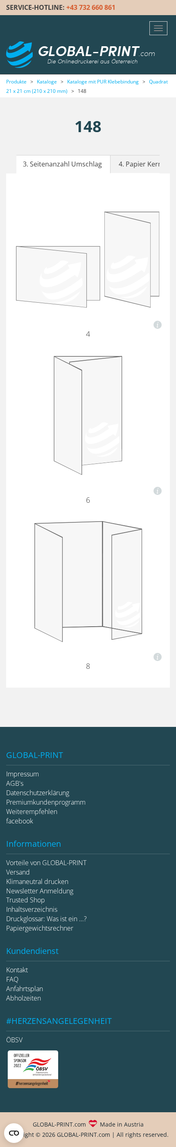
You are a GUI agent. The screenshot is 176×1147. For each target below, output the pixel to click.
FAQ (12, 979)
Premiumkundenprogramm (46, 802)
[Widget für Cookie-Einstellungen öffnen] (14, 1133)
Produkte (16, 81)
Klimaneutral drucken (37, 881)
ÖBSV (14, 1039)
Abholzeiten (23, 998)
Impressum (22, 773)
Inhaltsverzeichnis (31, 909)
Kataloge (47, 81)
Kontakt (17, 969)
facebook (19, 820)
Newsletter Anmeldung (39, 890)
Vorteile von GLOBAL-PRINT (46, 862)
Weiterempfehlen (31, 811)
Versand (18, 872)
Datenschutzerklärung (37, 792)
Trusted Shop (25, 899)
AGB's (14, 783)
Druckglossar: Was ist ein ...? (46, 918)
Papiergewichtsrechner (39, 928)
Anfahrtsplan (24, 988)
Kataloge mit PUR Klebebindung (103, 81)
